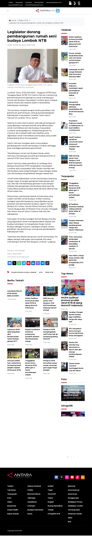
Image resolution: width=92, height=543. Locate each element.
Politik (30, 490)
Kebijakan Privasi (75, 502)
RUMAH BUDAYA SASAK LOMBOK (23, 272)
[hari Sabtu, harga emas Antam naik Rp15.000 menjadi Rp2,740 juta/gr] (64, 259)
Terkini (10, 2)
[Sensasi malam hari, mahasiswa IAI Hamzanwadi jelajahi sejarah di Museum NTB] (14, 353)
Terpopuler (19, 2)
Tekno (50, 498)
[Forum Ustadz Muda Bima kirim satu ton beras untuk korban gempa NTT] (64, 56)
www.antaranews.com (54, 2)
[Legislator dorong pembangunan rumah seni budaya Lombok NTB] (73, 287)
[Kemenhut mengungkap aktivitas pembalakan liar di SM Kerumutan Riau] (64, 105)
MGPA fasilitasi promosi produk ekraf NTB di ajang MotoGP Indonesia (32, 303)
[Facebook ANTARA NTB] (70, 2)
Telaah (51, 510)
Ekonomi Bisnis (33, 494)
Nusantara (11, 506)
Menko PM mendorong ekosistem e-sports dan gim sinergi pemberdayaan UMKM (75, 349)
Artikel (50, 486)
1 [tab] (66, 403)
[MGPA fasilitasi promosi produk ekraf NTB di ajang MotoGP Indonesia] (32, 291)
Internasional (73, 490)
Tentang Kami (39, 2)
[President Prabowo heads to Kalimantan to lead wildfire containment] (64, 124)
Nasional (71, 486)
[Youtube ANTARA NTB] (70, 4)
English (51, 502)
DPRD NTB (49, 272)
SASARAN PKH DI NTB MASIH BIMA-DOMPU (14, 293)
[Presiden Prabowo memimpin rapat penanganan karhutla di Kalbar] (64, 87)
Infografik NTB (54, 514)
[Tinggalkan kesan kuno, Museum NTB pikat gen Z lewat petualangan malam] (32, 353)
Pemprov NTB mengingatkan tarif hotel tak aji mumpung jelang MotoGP (50, 334)
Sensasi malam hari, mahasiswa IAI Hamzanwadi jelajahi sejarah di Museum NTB (14, 365)
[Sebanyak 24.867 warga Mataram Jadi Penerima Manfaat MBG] (64, 73)
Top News (28, 2)
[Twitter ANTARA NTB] (74, 2)
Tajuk (50, 490)
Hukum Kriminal (34, 486)
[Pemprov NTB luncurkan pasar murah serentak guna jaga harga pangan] (50, 353)
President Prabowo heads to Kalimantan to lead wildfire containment (76, 125)
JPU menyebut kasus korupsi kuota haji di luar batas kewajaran (76, 332)
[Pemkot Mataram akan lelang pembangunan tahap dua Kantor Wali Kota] (64, 224)
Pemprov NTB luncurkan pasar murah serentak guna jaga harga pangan (50, 365)
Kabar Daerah (13, 514)
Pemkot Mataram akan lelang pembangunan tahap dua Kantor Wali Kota (76, 225)
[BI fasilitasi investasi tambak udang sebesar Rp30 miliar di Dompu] (64, 207)
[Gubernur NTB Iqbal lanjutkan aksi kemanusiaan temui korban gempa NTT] (14, 322)
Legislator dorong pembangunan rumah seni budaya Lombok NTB (36, 23)
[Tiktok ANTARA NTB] (75, 4)
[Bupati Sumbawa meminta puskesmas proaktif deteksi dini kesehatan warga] (32, 322)
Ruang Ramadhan (55, 506)
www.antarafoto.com (15, 5)
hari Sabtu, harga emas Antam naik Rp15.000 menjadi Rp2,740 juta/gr (76, 260)
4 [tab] (76, 403)
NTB (41, 272)
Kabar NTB (23, 20)
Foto (64, 379)
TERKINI (66, 30)
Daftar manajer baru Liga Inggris (72, 449)
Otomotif (52, 494)
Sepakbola (32, 502)
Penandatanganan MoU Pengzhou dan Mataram (73, 392)
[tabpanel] (73, 393)
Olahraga (31, 498)
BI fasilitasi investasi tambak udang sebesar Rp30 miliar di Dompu (76, 209)
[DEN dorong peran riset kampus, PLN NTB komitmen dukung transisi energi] (50, 291)
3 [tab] (73, 403)
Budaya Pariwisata (35, 510)
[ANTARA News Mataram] (48, 10)
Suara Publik (12, 510)
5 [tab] (80, 403)
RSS (69, 522)
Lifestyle (31, 506)
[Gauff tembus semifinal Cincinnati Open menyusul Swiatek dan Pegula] (64, 140)
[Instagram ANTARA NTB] (79, 2)
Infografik (67, 405)
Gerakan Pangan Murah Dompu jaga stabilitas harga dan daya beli (76, 317)
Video (9, 502)
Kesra (29, 514)
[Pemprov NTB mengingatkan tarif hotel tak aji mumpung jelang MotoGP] (50, 322)
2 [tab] (69, 403)
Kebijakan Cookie (75, 506)
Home (14, 20)
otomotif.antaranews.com (34, 5)
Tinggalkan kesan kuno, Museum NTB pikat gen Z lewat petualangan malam (31, 368)
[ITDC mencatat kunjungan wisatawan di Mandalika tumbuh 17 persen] (64, 240)
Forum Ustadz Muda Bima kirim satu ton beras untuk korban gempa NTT (76, 58)
